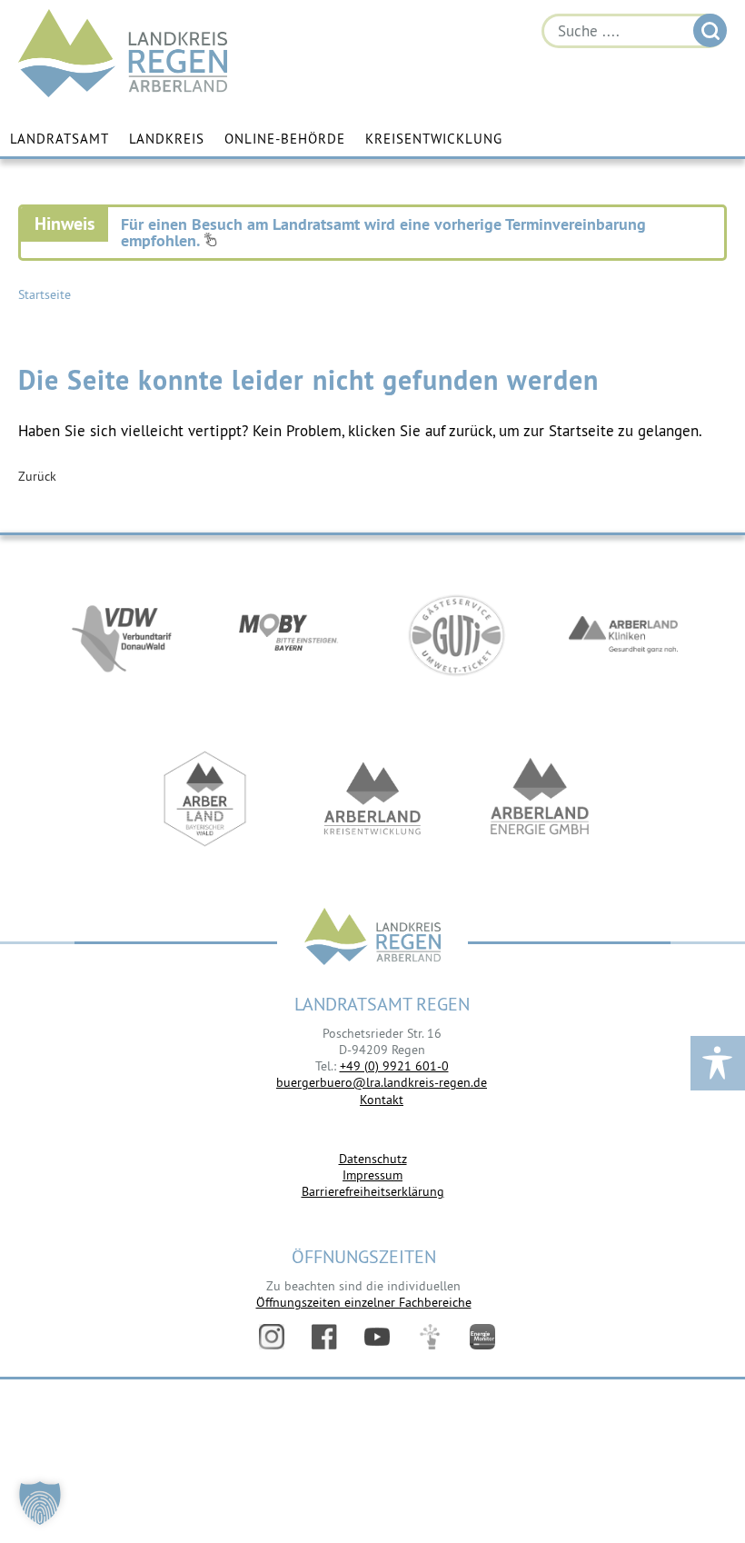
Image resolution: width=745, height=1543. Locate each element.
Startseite (44, 294)
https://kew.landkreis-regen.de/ (372, 798)
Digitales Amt (429, 1336)
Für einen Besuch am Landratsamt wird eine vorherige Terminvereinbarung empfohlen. (383, 232)
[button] (40, 1503)
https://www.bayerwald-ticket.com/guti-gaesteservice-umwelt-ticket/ (456, 635)
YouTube (377, 1336)
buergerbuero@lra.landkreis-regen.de (381, 1082)
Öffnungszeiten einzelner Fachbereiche (364, 1302)
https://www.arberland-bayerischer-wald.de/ (205, 798)
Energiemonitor (482, 1336)
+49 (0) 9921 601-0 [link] (394, 1066)
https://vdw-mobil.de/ (121, 635)
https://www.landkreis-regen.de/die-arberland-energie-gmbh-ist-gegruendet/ (539, 798)
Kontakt (381, 1099)
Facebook (324, 1336)
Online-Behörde (284, 138)
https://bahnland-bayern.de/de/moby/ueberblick (288, 635)
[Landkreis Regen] (372, 938)
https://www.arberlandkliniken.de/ (623, 635)
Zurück (37, 476)
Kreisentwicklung (433, 138)
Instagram (271, 1336)
